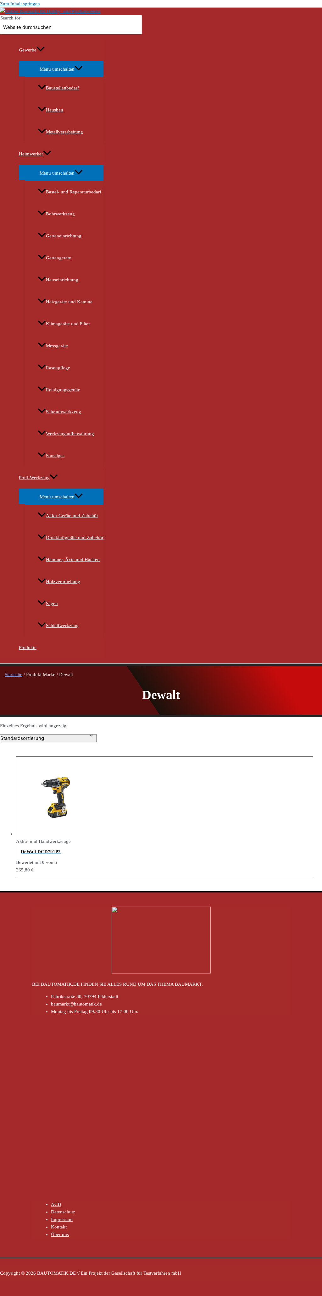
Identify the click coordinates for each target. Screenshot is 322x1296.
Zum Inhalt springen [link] (20, 3)
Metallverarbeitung (64, 131)
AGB (56, 1204)
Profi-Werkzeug (34, 477)
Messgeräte (57, 345)
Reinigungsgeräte (63, 389)
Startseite (13, 674)
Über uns (60, 1234)
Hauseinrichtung (62, 279)
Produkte (27, 647)
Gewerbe (27, 49)
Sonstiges (55, 455)
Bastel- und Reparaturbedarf (73, 191)
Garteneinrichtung (63, 235)
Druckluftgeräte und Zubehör (74, 537)
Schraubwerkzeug (63, 411)
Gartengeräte (58, 257)
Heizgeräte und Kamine (69, 301)
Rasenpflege (58, 367)
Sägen (52, 603)
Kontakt (59, 1226)
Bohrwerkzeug (60, 213)
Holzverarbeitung (63, 581)
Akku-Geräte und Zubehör (72, 515)
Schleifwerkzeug (62, 625)
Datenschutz (63, 1211)
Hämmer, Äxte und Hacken (73, 559)
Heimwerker (31, 153)
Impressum (62, 1219)
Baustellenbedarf (62, 87)
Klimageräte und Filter (68, 323)
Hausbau (54, 109)
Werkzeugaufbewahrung (70, 433)
